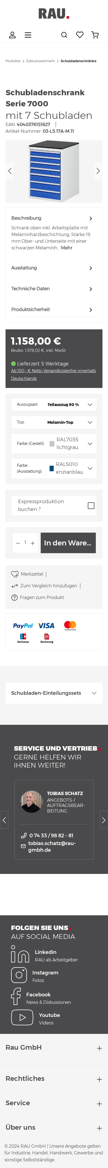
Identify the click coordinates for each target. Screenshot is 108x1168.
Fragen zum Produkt (42, 597)
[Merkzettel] (80, 35)
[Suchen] (65, 35)
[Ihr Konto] (13, 35)
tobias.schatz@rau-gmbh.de (52, 846)
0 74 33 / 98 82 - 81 (51, 836)
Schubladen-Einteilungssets (46, 693)
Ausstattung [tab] (24, 267)
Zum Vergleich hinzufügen (48, 585)
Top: (21, 422)
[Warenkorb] (95, 35)
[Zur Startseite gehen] (54, 13)
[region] (54, 171)
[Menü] (27, 35)
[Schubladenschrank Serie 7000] (54, 171)
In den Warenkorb (70, 542)
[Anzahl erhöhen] (33, 543)
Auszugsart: (27, 404)
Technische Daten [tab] (30, 288)
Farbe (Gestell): (31, 443)
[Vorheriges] (10, 171)
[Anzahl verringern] (18, 543)
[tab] (52, 233)
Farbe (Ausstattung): (29, 468)
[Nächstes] (98, 171)
